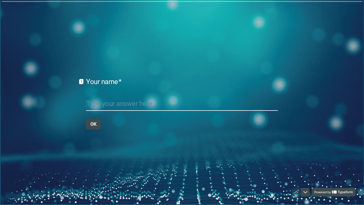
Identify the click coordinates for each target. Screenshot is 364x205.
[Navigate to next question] (305, 192)
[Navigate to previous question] (296, 192)
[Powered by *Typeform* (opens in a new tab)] (333, 192)
